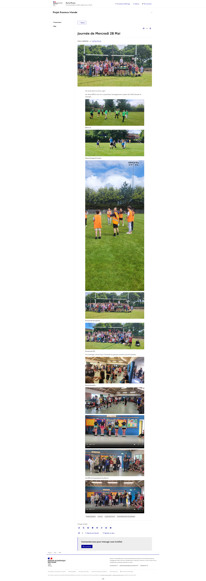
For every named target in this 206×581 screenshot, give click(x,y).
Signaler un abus (109, 533)
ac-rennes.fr (113, 565)
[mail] (97, 527)
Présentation (57, 22)
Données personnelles (84, 571)
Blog (54, 26)
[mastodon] (92, 527)
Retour (83, 22)
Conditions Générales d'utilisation (99, 571)
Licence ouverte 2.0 (105, 575)
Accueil (49, 552)
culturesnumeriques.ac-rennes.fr (128, 565)
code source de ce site (118, 575)
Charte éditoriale (114, 571)
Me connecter (148, 4)
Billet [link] (60, 552)
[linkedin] (88, 527)
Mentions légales (72, 571)
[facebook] (79, 527)
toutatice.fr (143, 565)
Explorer (137, 4)
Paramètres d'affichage (123, 4)
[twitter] (83, 527)
